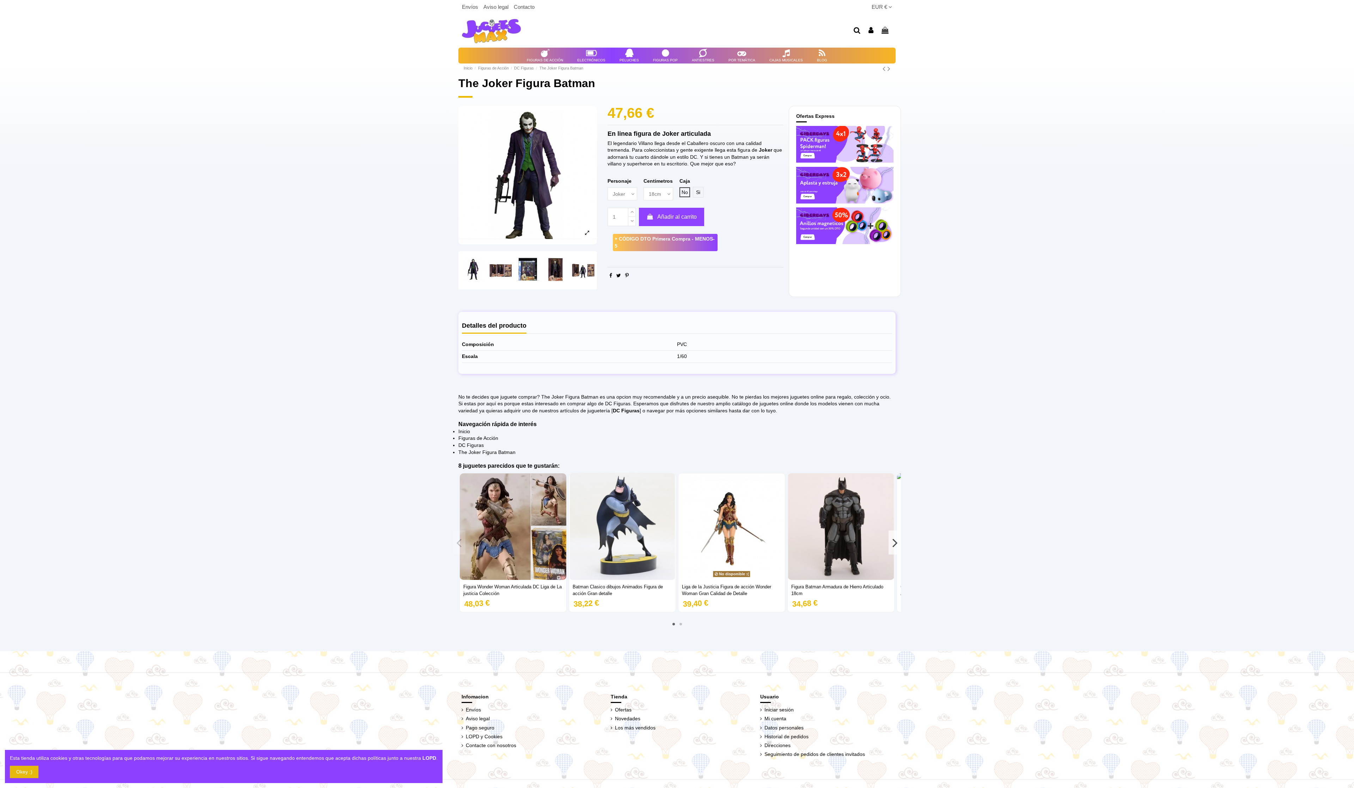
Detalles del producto (494, 325)
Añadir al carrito (677, 217)
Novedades (627, 718)
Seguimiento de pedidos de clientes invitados (814, 754)
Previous (459, 542)
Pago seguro (480, 728)
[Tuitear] (618, 275)
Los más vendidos (635, 728)
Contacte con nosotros (491, 745)
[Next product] (889, 69)
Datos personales (784, 728)
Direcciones (777, 745)
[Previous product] (885, 69)
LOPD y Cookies (484, 736)
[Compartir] (610, 275)
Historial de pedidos (786, 736)
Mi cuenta (775, 718)
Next (895, 542)
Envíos (471, 7)
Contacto (524, 7)
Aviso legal (496, 7)
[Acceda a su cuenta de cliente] (871, 31)
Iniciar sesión (779, 710)
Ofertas (623, 710)
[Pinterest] (627, 275)
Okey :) (24, 772)
